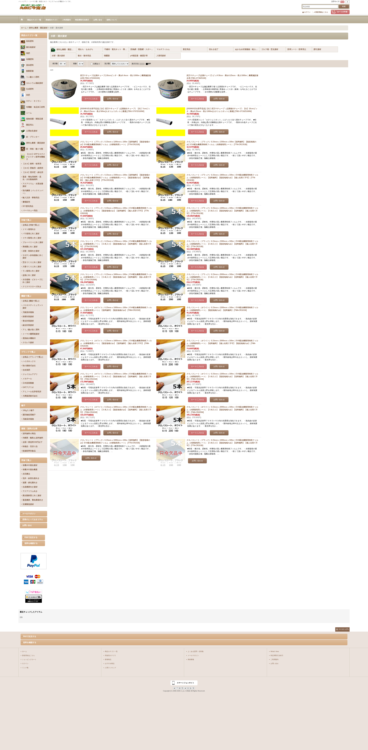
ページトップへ (344, 629)
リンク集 (25, 667)
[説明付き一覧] (149, 64)
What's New (275, 651)
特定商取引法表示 (277, 655)
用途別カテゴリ (110, 655)
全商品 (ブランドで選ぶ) (33, 357)
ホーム (24, 651)
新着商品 (108, 659)
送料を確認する (31, 543)
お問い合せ (27, 525)
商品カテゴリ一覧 (111, 651)
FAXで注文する (31, 537)
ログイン (307, 12)
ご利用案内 (274, 659)
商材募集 (191, 659)
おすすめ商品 (109, 663)
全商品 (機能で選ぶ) (31, 301)
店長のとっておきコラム (32, 519)
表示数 (55, 64)
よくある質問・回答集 (196, 651)
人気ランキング (110, 667)
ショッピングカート (29, 659)
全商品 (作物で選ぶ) (31, 225)
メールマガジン (29, 513)
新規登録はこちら (321, 12)
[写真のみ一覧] (143, 64)
